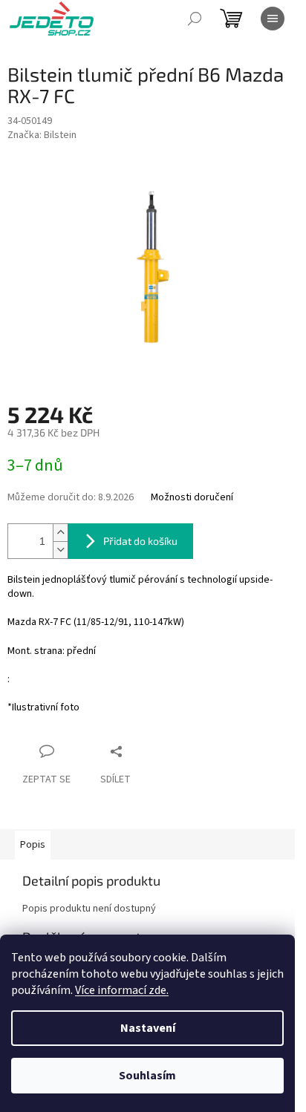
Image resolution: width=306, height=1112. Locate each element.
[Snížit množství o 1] (60, 549)
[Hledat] (194, 18)
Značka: (41, 135)
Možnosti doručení (192, 498)
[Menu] (272, 18)
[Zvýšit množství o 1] (60, 532)
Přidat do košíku (140, 540)
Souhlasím (147, 1075)
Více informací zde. (122, 990)
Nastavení (147, 1028)
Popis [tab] (32, 844)
